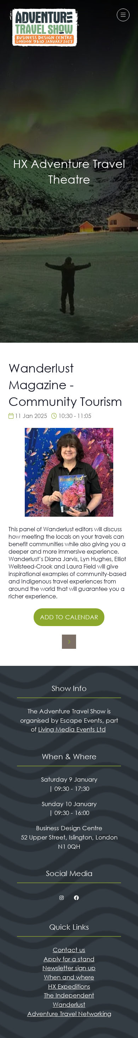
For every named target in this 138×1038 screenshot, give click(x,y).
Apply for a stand (69, 959)
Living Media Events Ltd (72, 729)
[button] (123, 15)
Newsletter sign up (69, 968)
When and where (69, 977)
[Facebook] (76, 898)
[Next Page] (69, 642)
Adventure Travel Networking (69, 1013)
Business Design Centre (69, 828)
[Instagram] (61, 898)
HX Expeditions (69, 986)
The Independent (69, 995)
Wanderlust (69, 1004)
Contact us (69, 949)
